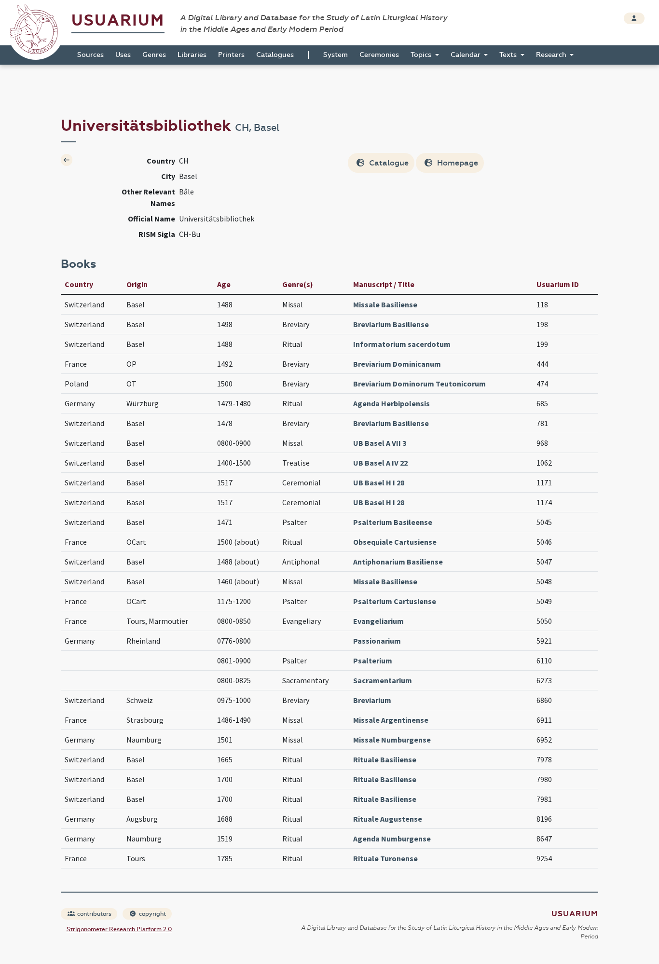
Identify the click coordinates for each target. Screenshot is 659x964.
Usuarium (118, 20)
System (335, 55)
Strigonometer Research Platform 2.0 (119, 929)
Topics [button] (422, 55)
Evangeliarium (378, 621)
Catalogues (275, 55)
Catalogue (388, 162)
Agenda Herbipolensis (391, 403)
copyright (151, 913)
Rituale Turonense (385, 858)
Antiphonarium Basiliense (398, 561)
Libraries (192, 55)
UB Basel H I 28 (378, 482)
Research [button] (552, 55)
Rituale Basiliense (384, 759)
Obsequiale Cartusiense (395, 542)
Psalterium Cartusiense (394, 601)
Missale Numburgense (392, 739)
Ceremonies (379, 55)
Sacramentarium (382, 680)
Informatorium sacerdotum (402, 344)
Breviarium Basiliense (391, 324)
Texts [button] (509, 55)
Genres (154, 55)
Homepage (456, 162)
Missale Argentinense (390, 720)
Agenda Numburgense (392, 838)
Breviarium (372, 700)
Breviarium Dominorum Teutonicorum (419, 383)
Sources (90, 55)
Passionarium (377, 641)
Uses (123, 55)
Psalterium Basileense (392, 522)
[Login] (634, 18)
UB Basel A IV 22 (380, 463)
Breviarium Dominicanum (397, 364)
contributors (93, 913)
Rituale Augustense (387, 819)
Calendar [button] (466, 55)
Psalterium (372, 660)
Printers (231, 55)
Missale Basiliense (385, 304)
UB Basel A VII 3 (379, 443)
